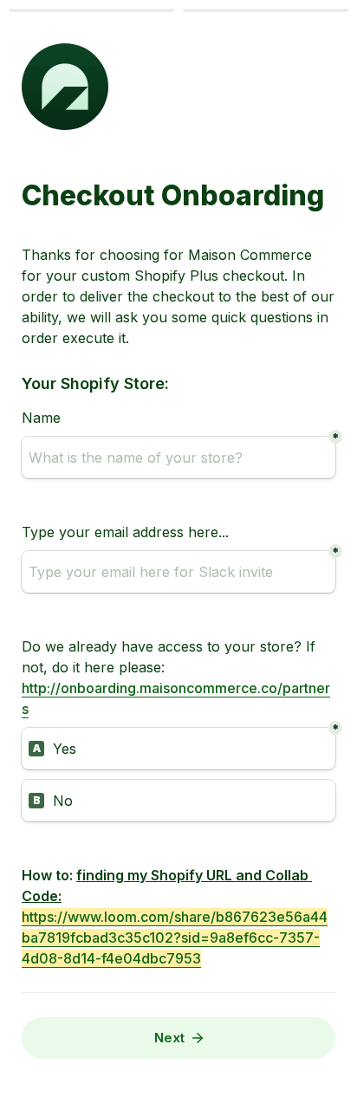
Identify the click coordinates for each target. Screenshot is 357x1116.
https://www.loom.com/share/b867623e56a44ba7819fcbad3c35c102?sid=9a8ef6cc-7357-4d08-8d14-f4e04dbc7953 (175, 937)
